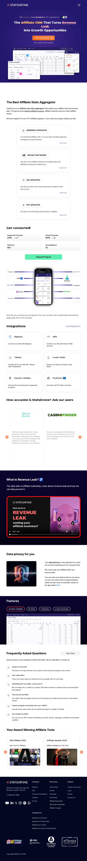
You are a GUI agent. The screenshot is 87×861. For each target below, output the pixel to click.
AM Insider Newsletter (57, 804)
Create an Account (74, 787)
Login (69, 790)
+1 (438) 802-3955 (12, 795)
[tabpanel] (43, 629)
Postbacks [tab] (45, 609)
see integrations (73, 326)
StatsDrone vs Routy (39, 825)
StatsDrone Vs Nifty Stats (40, 821)
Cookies (35, 797)
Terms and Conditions (39, 794)
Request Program (43, 257)
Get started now (42, 38)
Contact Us (71, 797)
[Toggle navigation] (78, 5)
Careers (35, 787)
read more (63, 143)
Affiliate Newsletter (56, 801)
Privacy (34, 801)
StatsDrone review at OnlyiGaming (44, 828)
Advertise (53, 794)
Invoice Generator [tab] (62, 609)
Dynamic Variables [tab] (16, 609)
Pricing (69, 794)
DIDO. (58, 585)
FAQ (33, 790)
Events (52, 790)
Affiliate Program (55, 808)
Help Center (70, 653)
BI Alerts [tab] (32, 609)
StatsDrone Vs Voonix (39, 818)
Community (53, 797)
